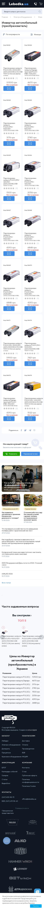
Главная (5, 17)
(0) (16, 78)
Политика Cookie (29, 786)
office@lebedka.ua (29, 799)
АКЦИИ (25, 757)
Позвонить (13, 454)
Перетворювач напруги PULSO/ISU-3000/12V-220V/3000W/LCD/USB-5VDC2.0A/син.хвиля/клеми (13, 347)
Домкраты (6, 749)
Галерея (5, 775)
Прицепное (6, 753)
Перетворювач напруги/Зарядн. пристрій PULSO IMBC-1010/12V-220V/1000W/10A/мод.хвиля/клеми (32, 72)
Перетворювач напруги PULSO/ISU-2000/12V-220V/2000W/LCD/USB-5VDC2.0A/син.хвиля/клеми (13, 71)
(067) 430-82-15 (8, 797)
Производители (28, 749)
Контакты (26, 768)
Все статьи (6, 583)
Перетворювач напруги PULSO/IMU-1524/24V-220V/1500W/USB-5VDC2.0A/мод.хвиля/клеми (32, 293)
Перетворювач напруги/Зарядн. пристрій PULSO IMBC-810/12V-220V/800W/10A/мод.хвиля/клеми (10, 403)
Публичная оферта (29, 775)
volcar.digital (32, 730)
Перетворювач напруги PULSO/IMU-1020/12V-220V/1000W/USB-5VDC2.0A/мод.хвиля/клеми (11, 128)
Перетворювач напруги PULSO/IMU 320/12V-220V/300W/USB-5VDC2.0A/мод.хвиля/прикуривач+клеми (11, 183)
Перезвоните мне (30, 454)
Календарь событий (9, 771)
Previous (2, 637)
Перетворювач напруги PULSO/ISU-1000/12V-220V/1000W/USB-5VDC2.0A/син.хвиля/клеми (32, 348)
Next (41, 637)
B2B (23, 753)
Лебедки (5, 741)
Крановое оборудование (11, 757)
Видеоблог (6, 783)
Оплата (25, 745)
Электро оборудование (11, 745)
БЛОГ (4, 768)
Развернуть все (21, 808)
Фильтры (37, 34)
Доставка (26, 741)
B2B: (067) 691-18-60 (10, 801)
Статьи (4, 779)
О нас (24, 771)
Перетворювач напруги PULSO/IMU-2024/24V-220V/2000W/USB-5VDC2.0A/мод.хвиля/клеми (11, 293)
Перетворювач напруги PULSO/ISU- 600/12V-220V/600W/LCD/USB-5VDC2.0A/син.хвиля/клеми (34, 402)
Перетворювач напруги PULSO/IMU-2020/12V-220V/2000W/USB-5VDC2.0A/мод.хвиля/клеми (32, 238)
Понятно (36, 906)
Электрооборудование (23, 17)
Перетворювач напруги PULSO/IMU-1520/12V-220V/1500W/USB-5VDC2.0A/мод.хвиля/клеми (11, 238)
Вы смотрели (21, 615)
